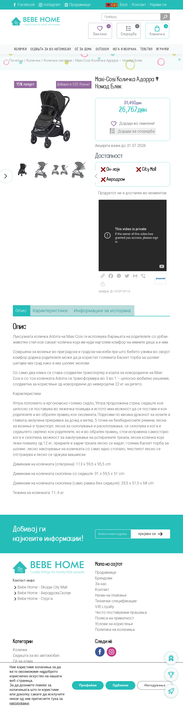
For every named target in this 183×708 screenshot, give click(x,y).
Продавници (79, 4)
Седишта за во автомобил (50, 49)
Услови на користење (114, 624)
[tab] (21, 311)
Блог (124, 4)
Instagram (52, 4)
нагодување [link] (19, 703)
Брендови (103, 578)
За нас (101, 584)
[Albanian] (109, 4)
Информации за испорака (102, 310)
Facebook (26, 4)
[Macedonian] (115, 4)
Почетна (16, 60)
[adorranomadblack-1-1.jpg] (50, 119)
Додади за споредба (136, 131)
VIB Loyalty (104, 606)
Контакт (139, 4)
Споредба (129, 34)
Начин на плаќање (111, 595)
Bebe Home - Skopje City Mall (42, 587)
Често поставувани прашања (121, 612)
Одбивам (120, 685)
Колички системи (58, 60)
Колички (20, 49)
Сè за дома (83, 49)
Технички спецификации (116, 601)
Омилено (100, 34)
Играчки (162, 49)
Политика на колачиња (115, 629)
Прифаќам (88, 685)
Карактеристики (50, 310)
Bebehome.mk (35, 21)
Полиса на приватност (114, 618)
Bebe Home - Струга (35, 598)
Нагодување (154, 685)
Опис (20, 310)
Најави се (158, 4)
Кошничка (157, 34)
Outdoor (102, 49)
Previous (96, 176)
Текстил (146, 49)
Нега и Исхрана (125, 49)
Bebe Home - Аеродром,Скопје (44, 593)
